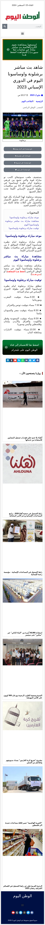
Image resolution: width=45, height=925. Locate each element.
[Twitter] (28, 912)
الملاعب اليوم (27, 101)
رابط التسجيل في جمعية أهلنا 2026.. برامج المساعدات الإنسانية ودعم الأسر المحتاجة (25, 514)
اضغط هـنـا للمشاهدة (16, 271)
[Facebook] (32, 912)
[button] (22, 33)
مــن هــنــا (36, 274)
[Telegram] (20, 912)
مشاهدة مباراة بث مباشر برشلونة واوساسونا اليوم (22, 223)
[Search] (4, 26)
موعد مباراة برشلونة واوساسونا (24, 217)
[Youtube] (13, 912)
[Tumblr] (17, 912)
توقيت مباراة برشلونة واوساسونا (24, 228)
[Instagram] (24, 912)
